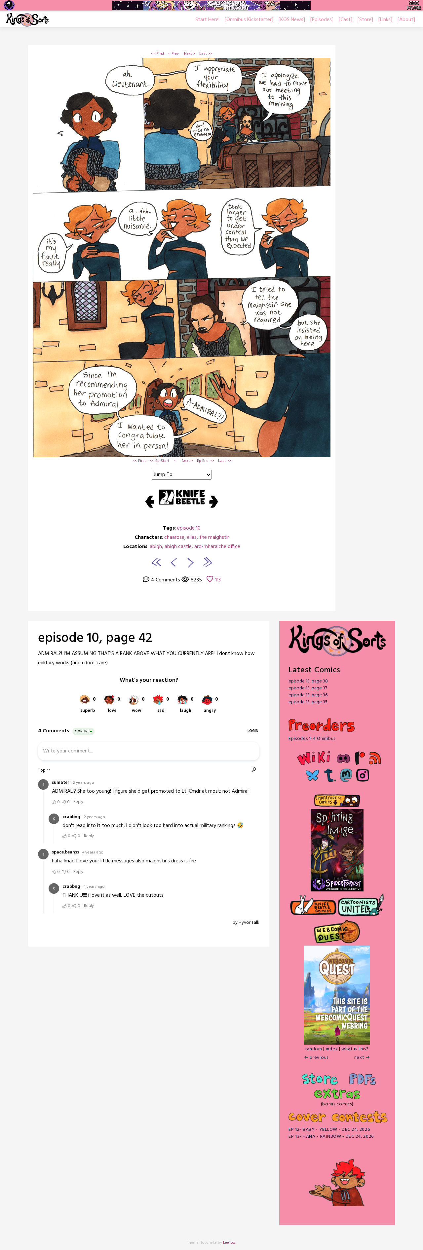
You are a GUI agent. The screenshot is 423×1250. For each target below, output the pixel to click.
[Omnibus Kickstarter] (249, 20)
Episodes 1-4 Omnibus (311, 739)
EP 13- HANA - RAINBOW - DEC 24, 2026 (331, 1136)
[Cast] (345, 20)
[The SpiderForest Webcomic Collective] (9, 5)
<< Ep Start (159, 461)
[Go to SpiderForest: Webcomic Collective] (337, 885)
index (332, 1049)
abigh (156, 546)
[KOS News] (292, 20)
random (313, 1049)
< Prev (173, 54)
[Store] (365, 20)
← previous (316, 1057)
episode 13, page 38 (308, 681)
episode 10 (189, 528)
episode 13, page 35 (307, 702)
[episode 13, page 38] (207, 562)
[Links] (385, 20)
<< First (157, 54)
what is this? (354, 1049)
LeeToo (229, 1242)
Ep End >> (205, 461)
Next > (189, 54)
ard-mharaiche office (217, 546)
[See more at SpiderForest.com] (414, 5)
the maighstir (214, 537)
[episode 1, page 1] (156, 562)
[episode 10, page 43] (191, 562)
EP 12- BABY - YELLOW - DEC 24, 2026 (329, 1129)
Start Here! (207, 20)
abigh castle (178, 546)
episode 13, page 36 (307, 695)
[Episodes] (321, 20)
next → (362, 1057)
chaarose (174, 537)
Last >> (205, 54)
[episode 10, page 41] (173, 562)
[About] (406, 20)
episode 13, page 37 (307, 688)
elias (192, 537)
